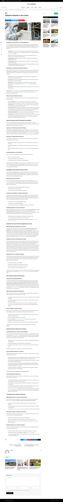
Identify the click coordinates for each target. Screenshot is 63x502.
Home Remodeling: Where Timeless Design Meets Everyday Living (46, 26)
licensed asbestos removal (20, 319)
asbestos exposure (27, 83)
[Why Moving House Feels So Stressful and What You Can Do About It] (23, 462)
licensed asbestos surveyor (31, 132)
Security (35, 7)
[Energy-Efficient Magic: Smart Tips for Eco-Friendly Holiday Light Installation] (46, 41)
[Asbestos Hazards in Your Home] (23, 31)
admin (9, 17)
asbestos (24, 413)
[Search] (59, 7)
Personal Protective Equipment (23, 271)
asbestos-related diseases (15, 90)
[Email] (1, 54)
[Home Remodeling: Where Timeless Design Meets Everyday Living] (46, 21)
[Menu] (61, 7)
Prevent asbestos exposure (12, 388)
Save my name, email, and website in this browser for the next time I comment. (18, 490)
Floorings (28, 7)
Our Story (57, 500)
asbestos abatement (22, 236)
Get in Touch (53, 500)
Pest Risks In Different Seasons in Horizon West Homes (35, 468)
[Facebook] (1, 45)
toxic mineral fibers (11, 53)
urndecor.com (11, 500)
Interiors (40, 7)
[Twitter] (1, 47)
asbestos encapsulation (15, 287)
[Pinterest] (1, 52)
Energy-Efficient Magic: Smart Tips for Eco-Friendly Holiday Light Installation (46, 45)
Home (32, 7)
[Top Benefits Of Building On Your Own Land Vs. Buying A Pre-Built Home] (54, 41)
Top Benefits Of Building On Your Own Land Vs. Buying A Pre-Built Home (54, 45)
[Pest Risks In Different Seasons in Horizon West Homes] (35, 462)
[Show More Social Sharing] (26, 20)
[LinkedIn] (1, 50)
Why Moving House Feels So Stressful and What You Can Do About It (22, 468)
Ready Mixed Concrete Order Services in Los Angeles (10, 468)
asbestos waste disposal (16, 335)
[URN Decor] (31, 4)
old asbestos (29, 432)
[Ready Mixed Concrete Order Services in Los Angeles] (10, 462)
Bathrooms (23, 7)
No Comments (24, 17)
